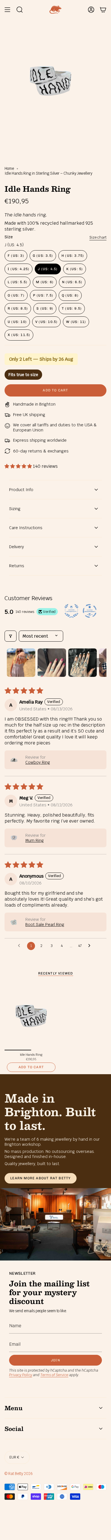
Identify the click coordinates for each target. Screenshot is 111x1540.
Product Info (21, 489)
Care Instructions (25, 527)
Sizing (14, 508)
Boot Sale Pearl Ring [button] (44, 924)
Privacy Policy (20, 1374)
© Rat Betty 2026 (19, 1473)
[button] (19, 466)
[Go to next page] (90, 946)
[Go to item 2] (52, 662)
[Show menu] (7, 10)
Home (9, 168)
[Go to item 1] (21, 662)
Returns (16, 565)
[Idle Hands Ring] (31, 1015)
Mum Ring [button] (34, 840)
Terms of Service (54, 1374)
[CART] (103, 10)
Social (14, 1428)
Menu (13, 1408)
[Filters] (11, 636)
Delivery (16, 546)
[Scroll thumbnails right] (99, 662)
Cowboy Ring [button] (37, 762)
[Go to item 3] (82, 662)
